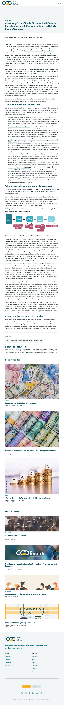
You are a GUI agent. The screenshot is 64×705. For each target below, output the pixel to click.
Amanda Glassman (10, 500)
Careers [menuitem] (34, 671)
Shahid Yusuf (8, 538)
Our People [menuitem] (8, 662)
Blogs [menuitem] (33, 659)
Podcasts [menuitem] (34, 665)
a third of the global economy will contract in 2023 (38, 138)
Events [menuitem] (33, 662)
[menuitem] (58, 3)
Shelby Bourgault (10, 596)
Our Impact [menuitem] (8, 659)
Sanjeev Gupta (18, 37)
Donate (36, 686)
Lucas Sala (19, 405)
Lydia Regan (39, 37)
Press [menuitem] (33, 668)
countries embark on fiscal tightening (25, 91)
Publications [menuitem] (35, 656)
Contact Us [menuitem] (8, 665)
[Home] (32, 3)
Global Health (38, 340)
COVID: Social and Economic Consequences (19, 340)
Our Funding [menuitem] (8, 656)
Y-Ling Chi (10, 37)
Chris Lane (21, 500)
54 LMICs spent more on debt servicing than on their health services (39, 153)
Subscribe (26, 686)
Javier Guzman (28, 37)
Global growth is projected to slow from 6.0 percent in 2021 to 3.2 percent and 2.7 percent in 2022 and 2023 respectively (33, 139)
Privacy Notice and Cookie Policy (42, 699)
